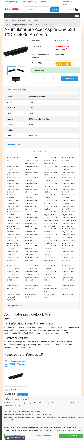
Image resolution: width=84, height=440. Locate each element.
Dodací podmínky (11, 2)
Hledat (55, 9)
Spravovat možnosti (43, 436)
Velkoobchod (67, 2)
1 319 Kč (64, 63)
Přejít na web (71, 436)
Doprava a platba (16, 306)
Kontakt (43, 2)
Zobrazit (22, 395)
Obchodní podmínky (29, 2)
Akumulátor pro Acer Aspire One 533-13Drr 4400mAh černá (15, 364)
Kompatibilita (15, 145)
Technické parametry (18, 90)
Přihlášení (66, 5)
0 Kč (71, 9)
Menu (7, 15)
